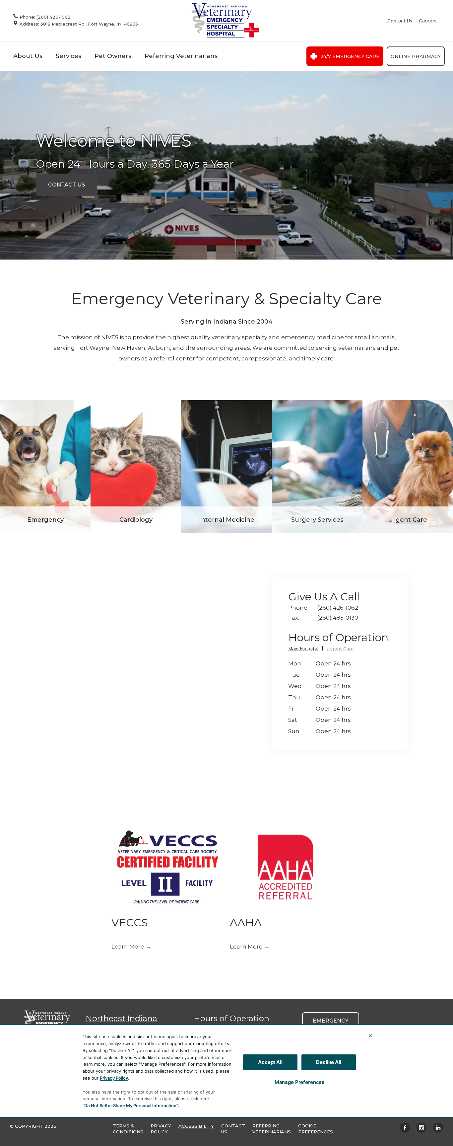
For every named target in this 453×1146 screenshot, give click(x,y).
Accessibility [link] (196, 1126)
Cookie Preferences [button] (315, 1128)
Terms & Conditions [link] (128, 1128)
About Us (27, 56)
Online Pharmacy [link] (416, 56)
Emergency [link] (331, 1021)
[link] (224, 20)
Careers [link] (427, 21)
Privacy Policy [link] (161, 1128)
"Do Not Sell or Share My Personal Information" (130, 1105)
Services (68, 56)
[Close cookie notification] (370, 1036)
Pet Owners (113, 56)
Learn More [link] (127, 947)
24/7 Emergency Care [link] (349, 56)
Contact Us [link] (399, 21)
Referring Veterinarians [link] (181, 56)
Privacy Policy (114, 1078)
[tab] (305, 649)
